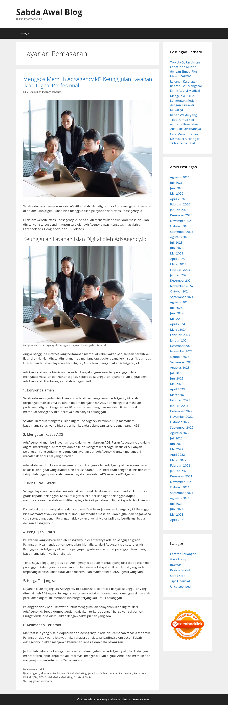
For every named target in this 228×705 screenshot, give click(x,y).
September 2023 (181, 362)
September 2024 (181, 297)
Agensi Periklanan (54, 673)
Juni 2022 (176, 444)
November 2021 (181, 482)
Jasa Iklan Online (97, 673)
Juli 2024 (176, 308)
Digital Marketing (76, 673)
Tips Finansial (180, 581)
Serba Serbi (178, 576)
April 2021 (177, 520)
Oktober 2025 (180, 226)
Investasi (176, 565)
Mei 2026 (176, 193)
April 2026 (177, 199)
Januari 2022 (179, 471)
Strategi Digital (83, 677)
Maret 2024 (178, 329)
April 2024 (177, 324)
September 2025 (181, 232)
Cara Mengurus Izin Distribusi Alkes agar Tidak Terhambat (185, 138)
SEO (41, 677)
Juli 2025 (176, 242)
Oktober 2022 (180, 422)
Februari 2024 (180, 335)
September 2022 (181, 427)
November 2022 (181, 416)
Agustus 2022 (180, 433)
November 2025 (181, 221)
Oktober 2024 (180, 291)
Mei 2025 (176, 253)
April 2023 (177, 389)
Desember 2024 (181, 280)
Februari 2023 (180, 400)
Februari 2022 (180, 465)
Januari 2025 (179, 275)
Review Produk (36, 669)
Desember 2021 (181, 476)
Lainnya (24, 33)
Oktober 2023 (180, 357)
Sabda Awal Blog (49, 11)
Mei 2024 (176, 319)
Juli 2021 (176, 504)
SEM (34, 677)
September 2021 (181, 493)
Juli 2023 (176, 373)
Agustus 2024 (180, 302)
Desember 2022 (181, 411)
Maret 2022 (178, 460)
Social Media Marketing (59, 677)
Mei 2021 (176, 514)
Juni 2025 (176, 248)
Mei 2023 (176, 384)
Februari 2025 (180, 270)
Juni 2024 (176, 313)
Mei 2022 (176, 449)
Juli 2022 (176, 438)
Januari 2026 (179, 210)
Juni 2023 (176, 378)
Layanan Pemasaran (120, 673)
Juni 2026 (176, 188)
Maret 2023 (178, 395)
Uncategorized (180, 586)
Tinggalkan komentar (39, 681)
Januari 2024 (179, 340)
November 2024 (181, 286)
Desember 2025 (181, 215)
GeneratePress (141, 699)
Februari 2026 (180, 204)
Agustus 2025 (180, 237)
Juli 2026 (176, 182)
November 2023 (181, 351)
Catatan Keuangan (183, 554)
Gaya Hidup (178, 559)
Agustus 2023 (180, 367)
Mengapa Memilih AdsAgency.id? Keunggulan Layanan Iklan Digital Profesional (87, 82)
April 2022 (177, 454)
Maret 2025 (178, 264)
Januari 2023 (179, 406)
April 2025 (177, 259)
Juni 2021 (176, 509)
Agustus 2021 (180, 498)
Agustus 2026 (180, 177)
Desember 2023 (181, 346)
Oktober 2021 (180, 487)
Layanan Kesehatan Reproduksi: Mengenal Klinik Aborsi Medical (186, 86)
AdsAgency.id (35, 673)
